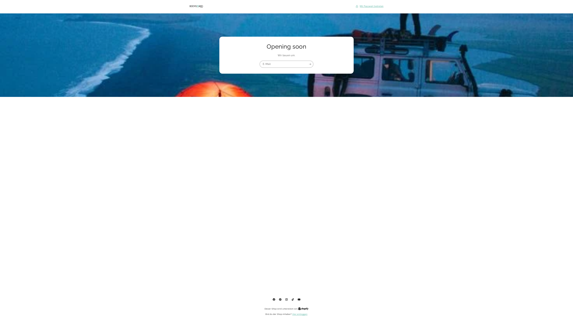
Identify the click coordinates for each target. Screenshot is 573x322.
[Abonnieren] (310, 64)
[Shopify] (303, 309)
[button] (369, 6)
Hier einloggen (300, 314)
